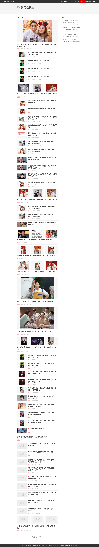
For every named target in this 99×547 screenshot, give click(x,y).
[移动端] (62, 1)
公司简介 (40, 545)
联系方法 (44, 545)
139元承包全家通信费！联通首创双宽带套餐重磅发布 (72, 27)
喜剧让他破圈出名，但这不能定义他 (38, 60)
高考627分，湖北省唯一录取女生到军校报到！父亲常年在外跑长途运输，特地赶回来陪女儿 (72, 41)
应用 (8, 1)
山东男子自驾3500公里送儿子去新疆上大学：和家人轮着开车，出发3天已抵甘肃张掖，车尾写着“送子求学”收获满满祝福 (72, 24)
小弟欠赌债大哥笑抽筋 (37, 429)
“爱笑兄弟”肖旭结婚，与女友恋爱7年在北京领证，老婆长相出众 (36, 271)
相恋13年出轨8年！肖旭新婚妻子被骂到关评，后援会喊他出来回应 (37, 199)
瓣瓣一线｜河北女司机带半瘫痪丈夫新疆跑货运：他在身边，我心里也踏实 (72, 34)
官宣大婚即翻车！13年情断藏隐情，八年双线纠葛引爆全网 (34, 239)
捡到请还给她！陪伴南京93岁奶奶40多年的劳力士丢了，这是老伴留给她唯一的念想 (72, 20)
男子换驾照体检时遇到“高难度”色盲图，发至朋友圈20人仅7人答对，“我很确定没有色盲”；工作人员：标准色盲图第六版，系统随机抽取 (72, 22)
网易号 (18, 48)
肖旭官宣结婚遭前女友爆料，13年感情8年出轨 (41, 109)
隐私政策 (56, 545)
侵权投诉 (76, 545)
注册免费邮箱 (87, 1)
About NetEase (35, 545)
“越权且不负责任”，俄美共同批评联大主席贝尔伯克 (72, 32)
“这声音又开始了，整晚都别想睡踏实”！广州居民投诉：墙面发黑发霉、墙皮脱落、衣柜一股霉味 (72, 39)
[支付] (75, 1)
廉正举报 (72, 545)
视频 (29, 431)
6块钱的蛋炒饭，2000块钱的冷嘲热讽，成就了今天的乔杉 (34, 331)
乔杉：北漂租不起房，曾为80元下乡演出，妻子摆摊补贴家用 (35, 301)
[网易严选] (70, 1)
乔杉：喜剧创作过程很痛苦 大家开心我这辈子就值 (32, 437)
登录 (82, 1)
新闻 (18, 439)
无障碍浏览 (13, 1)
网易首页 (4, 1)
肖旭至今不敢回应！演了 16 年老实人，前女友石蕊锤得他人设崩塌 (37, 94)
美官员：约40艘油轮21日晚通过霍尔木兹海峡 (71, 29)
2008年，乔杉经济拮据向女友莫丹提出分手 (40, 452)
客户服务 (52, 545)
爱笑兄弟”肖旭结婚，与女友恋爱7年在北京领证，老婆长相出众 (36, 255)
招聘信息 (48, 545)
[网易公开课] (66, 1)
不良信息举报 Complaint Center (64, 545)
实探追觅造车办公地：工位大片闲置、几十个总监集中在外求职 (72, 36)
